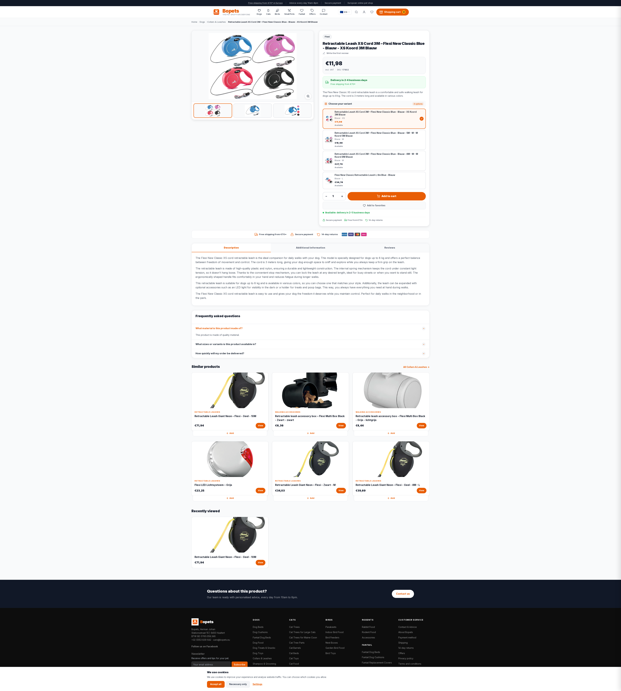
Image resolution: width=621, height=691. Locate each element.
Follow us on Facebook (204, 646)
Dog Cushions (260, 632)
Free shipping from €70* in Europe (265, 3)
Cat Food (294, 663)
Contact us (403, 593)
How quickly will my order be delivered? (220, 353)
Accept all (215, 684)
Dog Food (258, 642)
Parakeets (331, 627)
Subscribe (239, 664)
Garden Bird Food (335, 647)
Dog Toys (258, 653)
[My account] (364, 12)
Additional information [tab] (310, 247)
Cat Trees (294, 627)
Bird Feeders (332, 637)
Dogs (202, 22)
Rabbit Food (368, 627)
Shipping (403, 642)
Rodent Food (369, 632)
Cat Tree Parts (297, 642)
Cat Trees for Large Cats (302, 632)
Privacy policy (405, 658)
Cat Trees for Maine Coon (303, 637)
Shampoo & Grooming (264, 663)
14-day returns (406, 647)
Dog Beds (258, 627)
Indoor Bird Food (334, 632)
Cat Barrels (295, 647)
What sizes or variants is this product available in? (226, 344)
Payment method (407, 637)
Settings (257, 684)
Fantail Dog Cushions (373, 657)
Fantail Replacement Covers (377, 662)
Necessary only (238, 684)
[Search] (356, 12)
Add (231, 433)
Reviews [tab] (389, 247)
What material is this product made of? (219, 328)
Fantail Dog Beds (262, 637)
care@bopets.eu (221, 640)
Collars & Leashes (216, 22)
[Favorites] (372, 12)
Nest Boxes (332, 642)
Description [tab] (231, 247)
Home (194, 22)
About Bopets (405, 632)
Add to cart (388, 196)
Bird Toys (331, 653)
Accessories (368, 637)
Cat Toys (294, 658)
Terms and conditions (409, 663)
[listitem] (213, 110)
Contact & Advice (407, 627)
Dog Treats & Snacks (264, 647)
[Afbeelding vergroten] (308, 96)
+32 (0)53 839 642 (201, 640)
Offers (401, 653)
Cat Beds (294, 653)
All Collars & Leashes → (416, 367)
